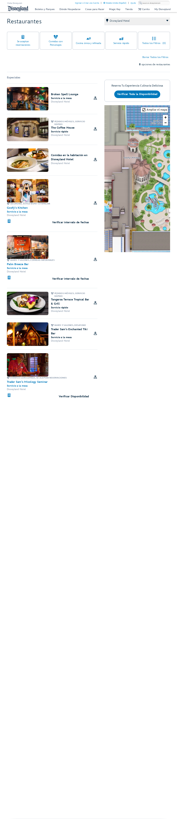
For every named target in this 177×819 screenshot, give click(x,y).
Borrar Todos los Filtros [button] (155, 57)
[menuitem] (104, 3)
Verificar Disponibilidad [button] (74, 396)
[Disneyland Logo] (18, 8)
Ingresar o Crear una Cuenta (87, 3)
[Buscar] (140, 3)
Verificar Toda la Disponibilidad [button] (137, 94)
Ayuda (133, 3)
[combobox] (154, 3)
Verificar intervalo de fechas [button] (70, 222)
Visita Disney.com (14, 3)
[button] (143, 9)
